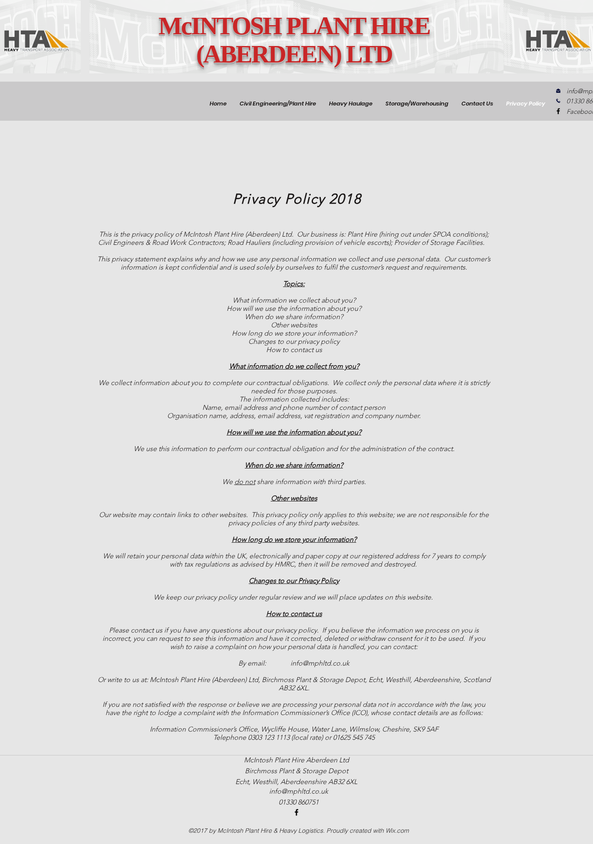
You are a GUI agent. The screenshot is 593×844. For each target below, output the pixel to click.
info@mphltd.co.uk (319, 663)
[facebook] (558, 111)
